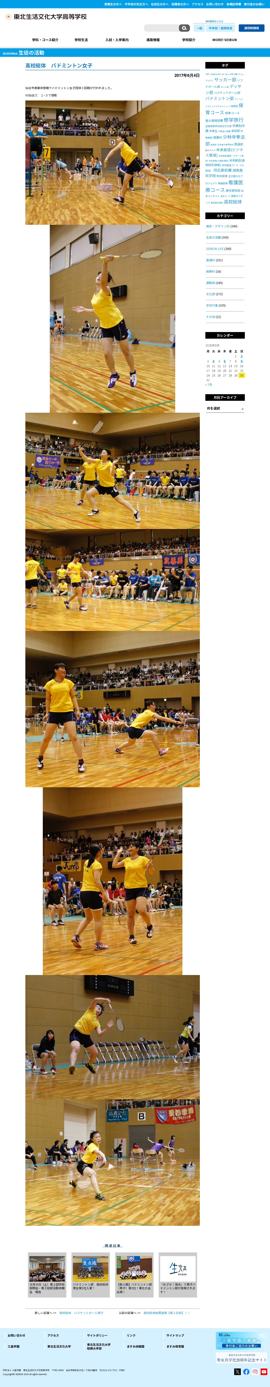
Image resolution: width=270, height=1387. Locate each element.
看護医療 (223, 183)
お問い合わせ (215, 4)
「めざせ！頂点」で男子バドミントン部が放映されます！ (177, 1288)
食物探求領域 (217, 202)
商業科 (217, 137)
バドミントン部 (219, 98)
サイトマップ (175, 1335)
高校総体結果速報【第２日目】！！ (166, 1313)
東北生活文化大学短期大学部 (99, 1346)
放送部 (213, 144)
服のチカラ (210, 150)
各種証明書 (233, 4)
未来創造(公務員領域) (218, 160)
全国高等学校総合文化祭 (218, 126)
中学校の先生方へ (136, 4)
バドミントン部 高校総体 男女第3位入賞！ (90, 1286)
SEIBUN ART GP (217, 74)
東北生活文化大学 (59, 1346)
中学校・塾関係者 (220, 28)
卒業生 (213, 131)
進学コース (225, 196)
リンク (131, 1335)
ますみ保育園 (175, 1346)
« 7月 (208, 384)
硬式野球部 (233, 190)
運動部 (210, 283)
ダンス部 (225, 87)
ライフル (239, 99)
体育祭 (234, 106)
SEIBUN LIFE (215, 248)
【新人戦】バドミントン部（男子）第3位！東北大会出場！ (134, 1288)
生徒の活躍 (213, 237)
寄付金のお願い (254, 4)
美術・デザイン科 (218, 226)
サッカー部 (225, 79)
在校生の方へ (160, 4)
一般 (199, 28)
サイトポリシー (97, 1335)
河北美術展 (222, 170)
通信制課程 (251, 28)
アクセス (197, 4)
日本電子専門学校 (225, 144)
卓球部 (235, 131)
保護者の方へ (180, 4)
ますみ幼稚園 (135, 1346)
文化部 (210, 294)
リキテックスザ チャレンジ (217, 106)
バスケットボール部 (227, 92)
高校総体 (233, 201)
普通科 (210, 260)
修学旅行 (234, 119)
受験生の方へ (113, 4)
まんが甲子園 (231, 74)
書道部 (238, 144)
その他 (210, 316)
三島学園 (13, 1346)
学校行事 (212, 305)
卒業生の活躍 (224, 131)
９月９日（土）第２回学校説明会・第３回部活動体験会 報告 (47, 1288)
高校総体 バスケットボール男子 (81, 1313)
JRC (207, 74)
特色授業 (222, 176)
